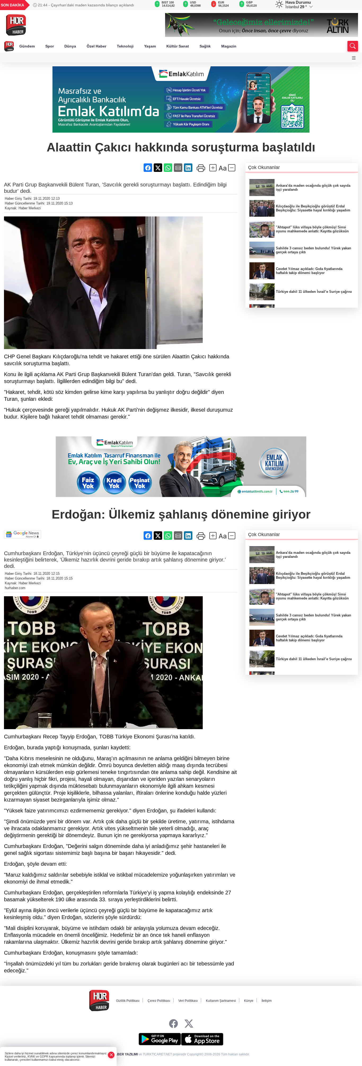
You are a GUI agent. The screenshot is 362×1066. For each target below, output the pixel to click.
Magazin (228, 46)
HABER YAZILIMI (125, 1054)
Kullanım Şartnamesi (221, 1001)
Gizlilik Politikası (127, 1001)
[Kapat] (111, 1055)
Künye (248, 1001)
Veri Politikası (188, 1001)
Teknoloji (125, 46)
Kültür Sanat (177, 46)
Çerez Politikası (159, 1001)
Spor (49, 46)
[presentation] (138, 5)
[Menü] (354, 58)
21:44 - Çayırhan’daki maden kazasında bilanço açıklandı (85, 5)
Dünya (70, 46)
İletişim (267, 1001)
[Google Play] (160, 1039)
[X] (189, 1024)
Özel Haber (96, 46)
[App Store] (202, 1039)
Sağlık (205, 46)
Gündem (27, 46)
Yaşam (150, 46)
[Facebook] (173, 1024)
